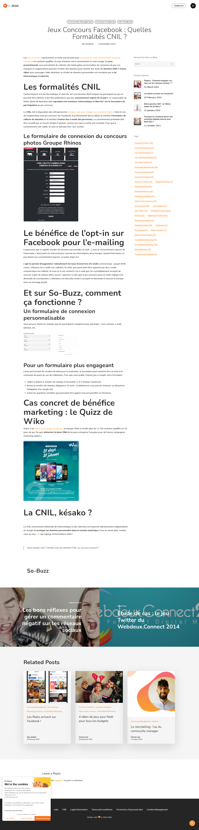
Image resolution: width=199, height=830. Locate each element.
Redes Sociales (158, 230)
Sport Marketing (143, 250)
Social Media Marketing (146, 240)
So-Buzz (89, 44)
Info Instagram (160, 206)
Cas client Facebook (144, 148)
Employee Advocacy (144, 191)
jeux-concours (34, 57)
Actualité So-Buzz (144, 143)
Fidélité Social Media (144, 196)
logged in (58, 780)
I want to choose (26, 818)
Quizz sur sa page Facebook (48, 428)
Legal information (79, 809)
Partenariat (161, 225)
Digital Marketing (164, 182)
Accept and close (43, 818)
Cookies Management (157, 809)
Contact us (179, 6)
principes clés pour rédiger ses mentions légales (91, 112)
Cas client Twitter (143, 162)
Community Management (80, 22)
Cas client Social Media (145, 158)
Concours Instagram (144, 177)
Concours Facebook (105, 22)
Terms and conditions (102, 809)
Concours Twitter (143, 182)
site (38, 534)
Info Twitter (141, 211)
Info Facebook (125, 22)
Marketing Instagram (144, 221)
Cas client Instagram (144, 153)
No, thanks (10, 818)
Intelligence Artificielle (161, 211)
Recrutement (141, 230)
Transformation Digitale (146, 254)
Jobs (56, 809)
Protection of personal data (13, 810)
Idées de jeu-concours (145, 201)
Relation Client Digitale (145, 235)
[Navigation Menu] (193, 6)
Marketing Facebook (157, 216)
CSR (64, 809)
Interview (139, 216)
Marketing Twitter (143, 225)
